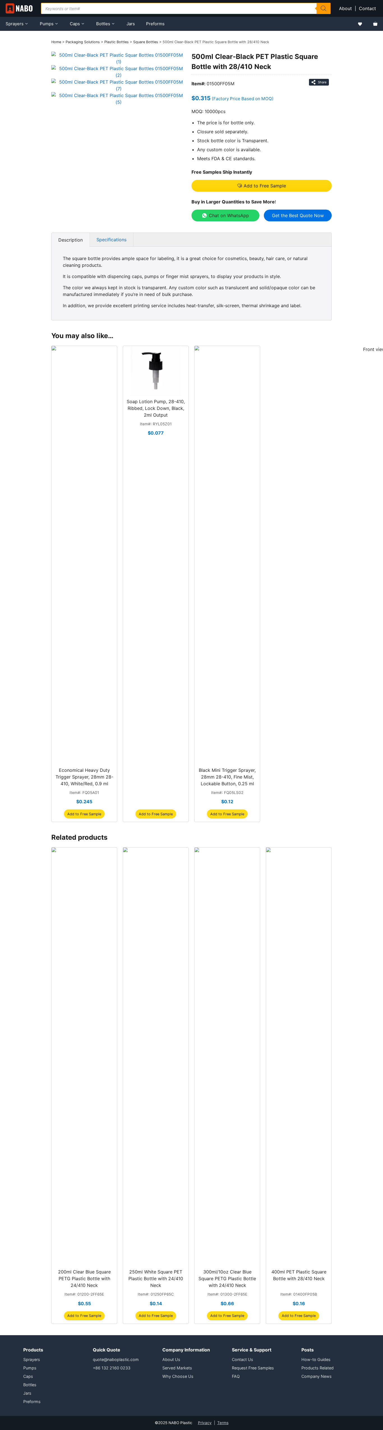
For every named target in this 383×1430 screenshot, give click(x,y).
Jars (130, 23)
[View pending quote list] (375, 24)
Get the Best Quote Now (298, 215)
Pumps (47, 23)
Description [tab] (70, 240)
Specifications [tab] (111, 239)
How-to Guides (316, 1359)
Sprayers (15, 23)
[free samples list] (360, 24)
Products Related (317, 1367)
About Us (171, 1359)
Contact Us (242, 1359)
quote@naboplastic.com (116, 1359)
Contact (368, 8)
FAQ (236, 1376)
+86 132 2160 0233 (111, 1367)
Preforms (155, 23)
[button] (262, 186)
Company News (316, 1376)
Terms (223, 1422)
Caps (75, 23)
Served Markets (177, 1367)
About (345, 8)
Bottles (103, 23)
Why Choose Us (177, 1376)
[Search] (324, 8)
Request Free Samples (253, 1367)
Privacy (205, 1422)
